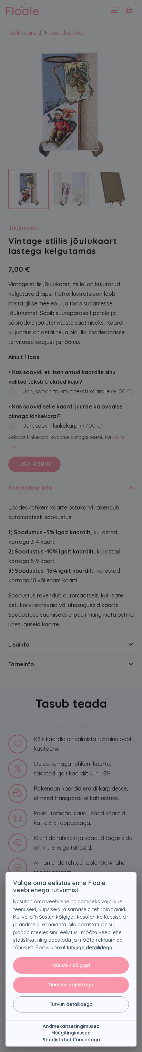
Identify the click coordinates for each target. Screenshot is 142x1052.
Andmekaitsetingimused (71, 1026)
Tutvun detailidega (71, 1004)
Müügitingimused (71, 1033)
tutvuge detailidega (89, 947)
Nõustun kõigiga (71, 965)
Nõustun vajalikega (71, 985)
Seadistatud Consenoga (71, 1039)
